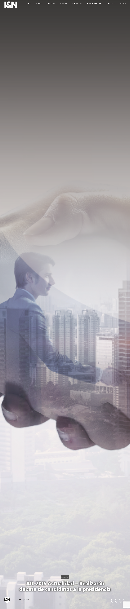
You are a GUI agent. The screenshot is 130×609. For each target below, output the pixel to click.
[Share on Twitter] (115, 601)
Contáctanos (110, 3)
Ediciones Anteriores (94, 3)
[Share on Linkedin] (119, 601)
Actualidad (51, 3)
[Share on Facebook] (111, 601)
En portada (39, 3)
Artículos (64, 577)
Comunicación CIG (16, 600)
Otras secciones (77, 3)
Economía (63, 3)
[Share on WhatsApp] (124, 601)
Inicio (29, 3)
